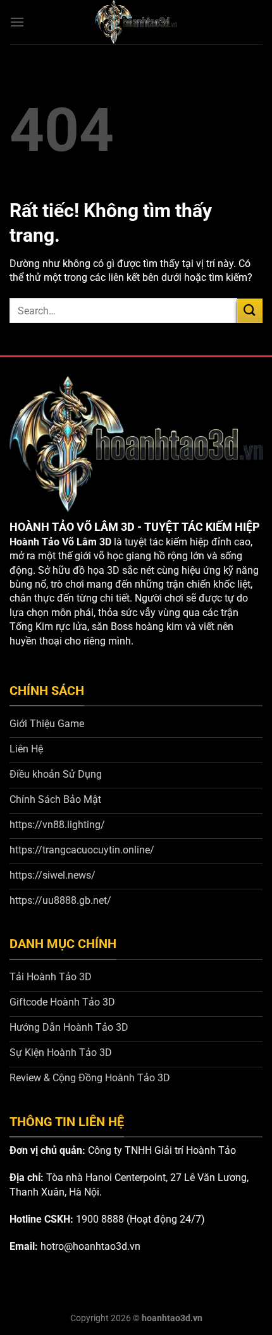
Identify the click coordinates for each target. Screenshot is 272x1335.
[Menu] (17, 21)
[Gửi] (250, 311)
